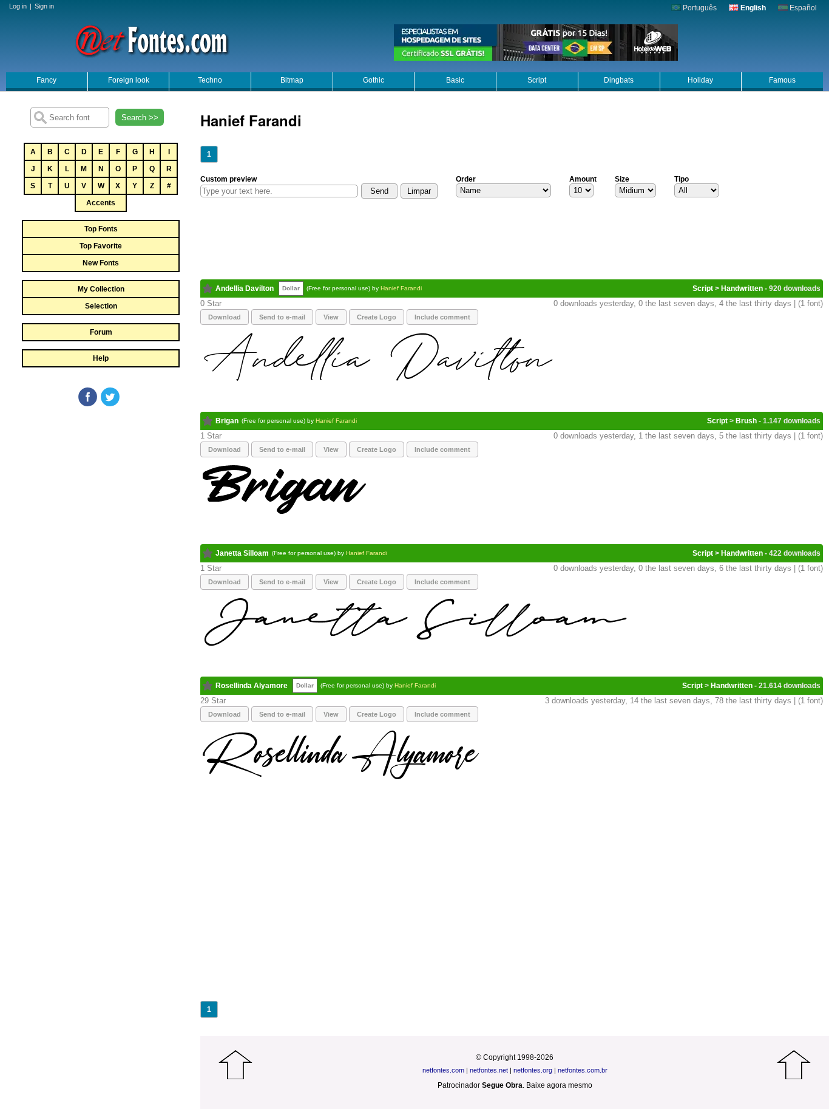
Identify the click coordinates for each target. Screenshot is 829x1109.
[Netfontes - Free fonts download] (152, 39)
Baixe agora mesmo (559, 1085)
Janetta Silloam (242, 553)
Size (622, 179)
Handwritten (742, 288)
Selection (101, 306)
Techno (210, 80)
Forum (101, 332)
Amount (583, 179)
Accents (100, 203)
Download (224, 317)
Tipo (681, 179)
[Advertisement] (100, 499)
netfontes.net (489, 1070)
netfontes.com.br (582, 1070)
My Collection (101, 289)
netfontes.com (443, 1070)
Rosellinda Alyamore (251, 685)
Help (101, 358)
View (331, 317)
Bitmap (291, 80)
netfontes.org (532, 1070)
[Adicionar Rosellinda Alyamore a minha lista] (207, 686)
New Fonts (101, 263)
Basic (455, 80)
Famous (782, 80)
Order (466, 179)
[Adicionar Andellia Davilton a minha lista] (207, 288)
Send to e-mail (282, 317)
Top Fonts (101, 229)
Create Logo (376, 317)
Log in (18, 6)
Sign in (44, 6)
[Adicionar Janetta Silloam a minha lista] (207, 553)
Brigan (227, 421)
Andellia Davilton (244, 288)
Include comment (442, 317)
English (752, 8)
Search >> (139, 117)
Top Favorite (101, 246)
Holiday (700, 80)
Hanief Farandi (401, 288)
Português (699, 8)
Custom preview (228, 179)
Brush (746, 421)
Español (802, 8)
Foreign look (128, 80)
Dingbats (619, 80)
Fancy (46, 80)
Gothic (373, 80)
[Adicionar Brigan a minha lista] (207, 421)
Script (536, 80)
